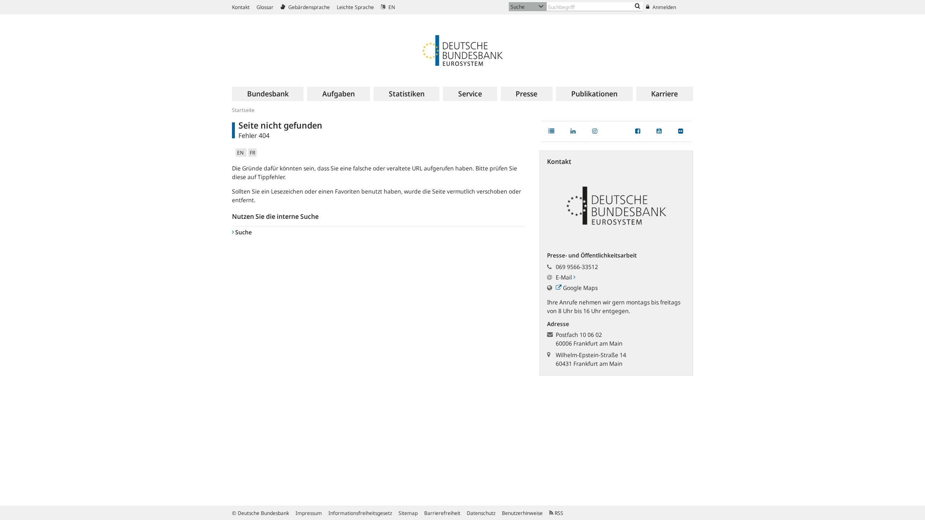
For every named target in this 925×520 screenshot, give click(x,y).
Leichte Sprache (355, 7)
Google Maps (580, 288)
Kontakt (241, 7)
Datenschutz (481, 513)
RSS (558, 513)
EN (391, 7)
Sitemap (408, 513)
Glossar (265, 7)
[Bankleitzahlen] (637, 6)
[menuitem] (268, 94)
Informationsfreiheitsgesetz (360, 513)
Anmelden (663, 7)
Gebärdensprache (308, 7)
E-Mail (564, 277)
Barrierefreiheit (442, 513)
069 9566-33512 (577, 267)
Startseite (243, 110)
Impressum (309, 513)
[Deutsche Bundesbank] (462, 50)
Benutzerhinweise (522, 513)
